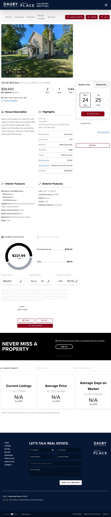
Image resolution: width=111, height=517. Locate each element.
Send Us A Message (71, 483)
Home (6, 443)
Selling (7, 452)
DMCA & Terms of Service (92, 514)
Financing (8, 455)
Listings (7, 446)
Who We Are (9, 462)
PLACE (25, 496)
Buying (7, 449)
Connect (8, 465)
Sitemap (105, 514)
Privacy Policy (77, 514)
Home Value (9, 458)
